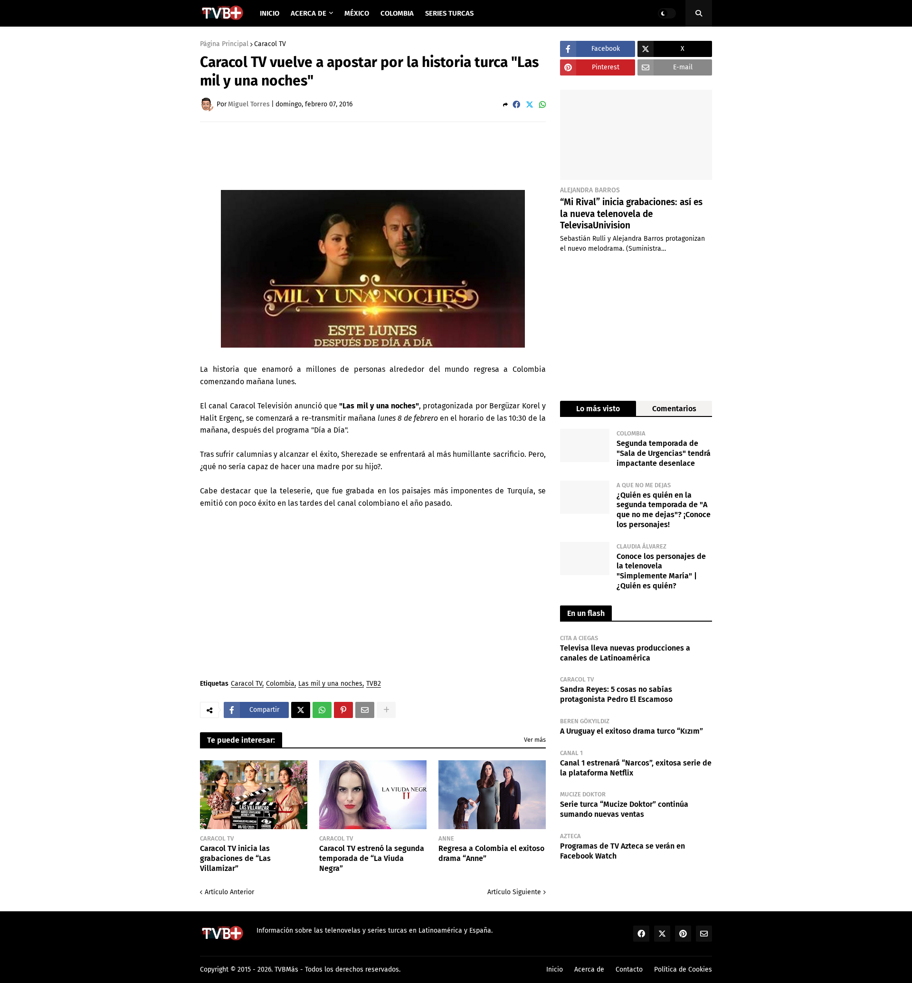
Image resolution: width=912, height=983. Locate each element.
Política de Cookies (683, 969)
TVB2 (373, 684)
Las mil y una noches (330, 684)
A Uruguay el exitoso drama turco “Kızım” (631, 731)
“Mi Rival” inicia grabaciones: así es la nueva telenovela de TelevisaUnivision (631, 214)
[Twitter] (529, 104)
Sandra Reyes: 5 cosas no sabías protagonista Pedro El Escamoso (616, 694)
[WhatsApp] (542, 104)
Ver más (535, 739)
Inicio (554, 969)
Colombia (280, 684)
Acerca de (589, 969)
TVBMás (286, 969)
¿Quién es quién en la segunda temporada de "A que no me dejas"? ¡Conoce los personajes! (664, 510)
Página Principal (224, 44)
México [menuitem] (356, 13)
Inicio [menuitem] (269, 13)
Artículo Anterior (229, 892)
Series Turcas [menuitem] (449, 13)
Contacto (629, 969)
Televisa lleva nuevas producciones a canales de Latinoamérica (625, 652)
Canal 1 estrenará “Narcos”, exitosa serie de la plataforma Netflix (636, 767)
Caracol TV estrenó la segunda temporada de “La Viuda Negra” (371, 858)
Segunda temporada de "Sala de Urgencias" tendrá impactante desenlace (664, 453)
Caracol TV (270, 44)
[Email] (364, 710)
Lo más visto (598, 408)
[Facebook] (516, 104)
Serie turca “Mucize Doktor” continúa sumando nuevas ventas (624, 809)
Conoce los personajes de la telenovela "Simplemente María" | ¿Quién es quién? (661, 571)
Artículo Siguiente (514, 892)
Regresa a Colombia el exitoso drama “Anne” (491, 853)
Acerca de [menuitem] (308, 13)
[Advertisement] (373, 155)
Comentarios (674, 408)
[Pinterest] (343, 710)
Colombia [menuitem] (397, 13)
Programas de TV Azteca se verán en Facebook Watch (622, 850)
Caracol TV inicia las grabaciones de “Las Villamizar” (235, 858)
